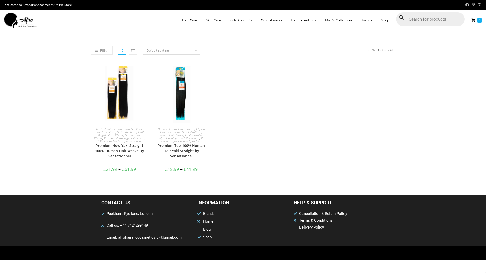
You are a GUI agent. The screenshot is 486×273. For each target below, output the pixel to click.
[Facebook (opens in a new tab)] (467, 4)
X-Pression (137, 138)
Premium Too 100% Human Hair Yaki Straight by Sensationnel (181, 150)
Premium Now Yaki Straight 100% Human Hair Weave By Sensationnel (119, 150)
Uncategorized (175, 138)
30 (385, 50)
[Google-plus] (243, 252)
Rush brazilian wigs (116, 138)
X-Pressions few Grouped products (119, 141)
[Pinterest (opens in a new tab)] (473, 4)
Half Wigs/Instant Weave (121, 133)
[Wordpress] (253, 252)
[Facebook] (223, 252)
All (392, 50)
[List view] (133, 50)
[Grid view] (122, 50)
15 (379, 50)
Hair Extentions (127, 132)
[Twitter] (233, 252)
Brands (128, 129)
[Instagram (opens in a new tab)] (478, 4)
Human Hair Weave (171, 135)
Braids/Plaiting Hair (109, 129)
